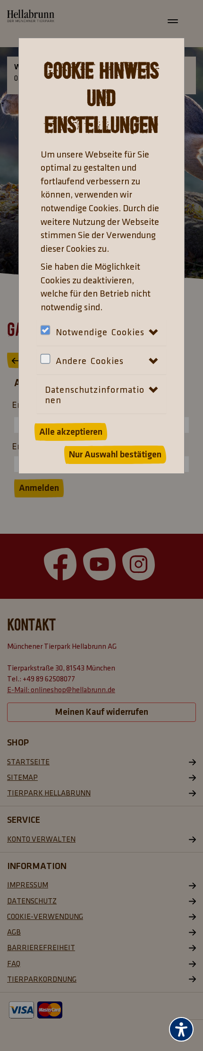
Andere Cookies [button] (90, 361)
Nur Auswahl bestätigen (115, 454)
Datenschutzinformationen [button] (94, 395)
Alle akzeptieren (70, 432)
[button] (51, 368)
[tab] (101, 361)
